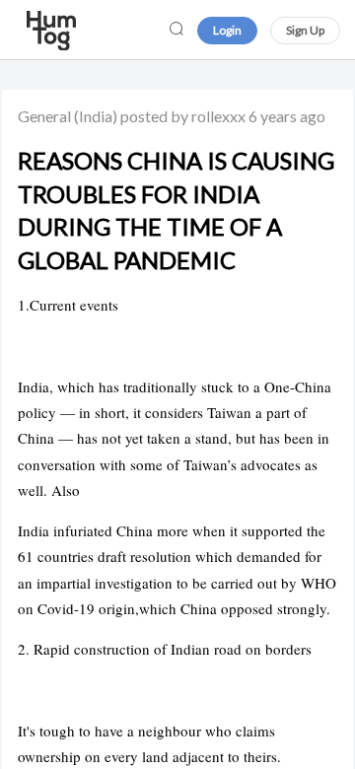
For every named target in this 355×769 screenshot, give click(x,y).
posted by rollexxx (183, 115)
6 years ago (286, 115)
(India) (95, 115)
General (44, 115)
